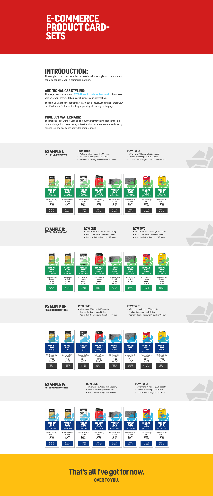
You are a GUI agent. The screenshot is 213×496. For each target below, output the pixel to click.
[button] (51, 210)
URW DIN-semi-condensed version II (90, 94)
